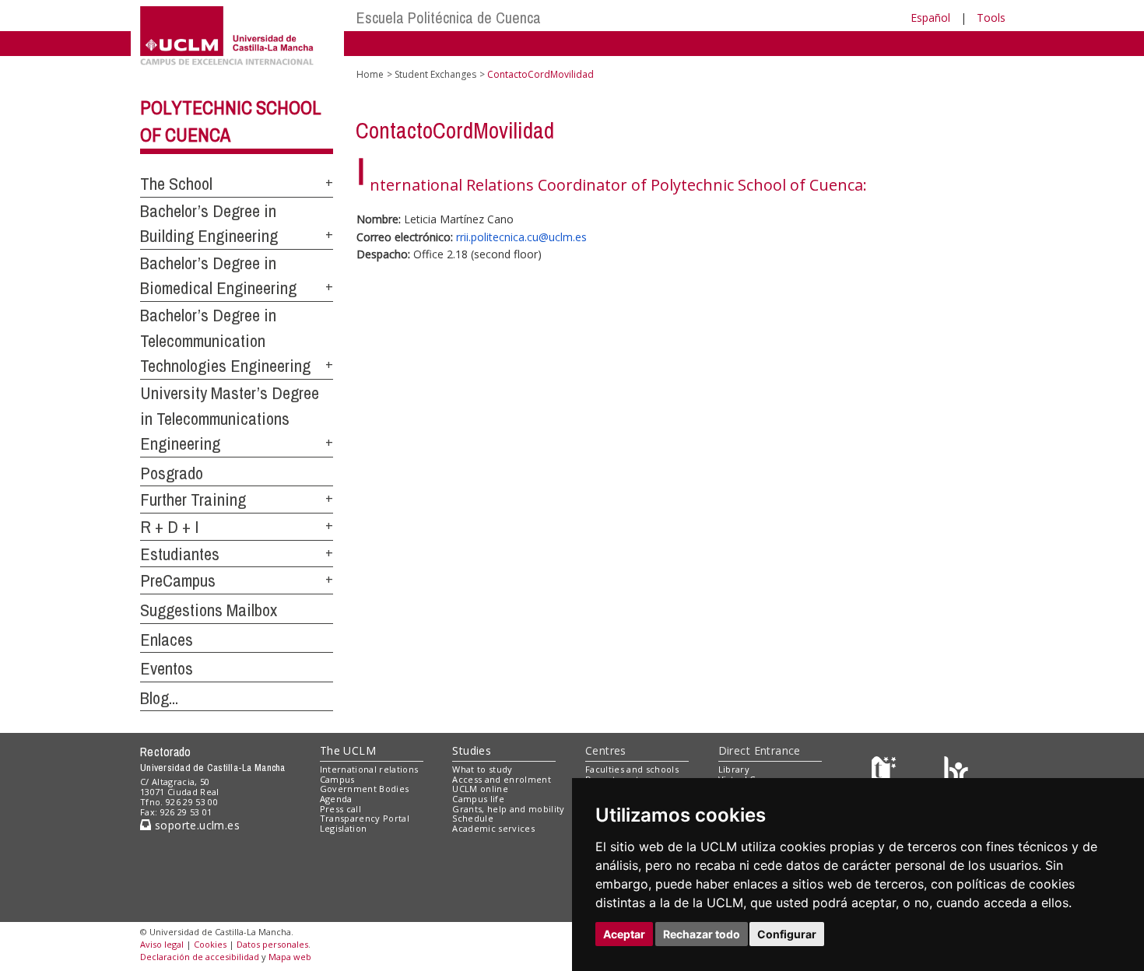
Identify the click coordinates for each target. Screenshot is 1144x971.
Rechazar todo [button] (701, 934)
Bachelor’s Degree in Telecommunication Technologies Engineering (225, 340)
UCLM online (480, 788)
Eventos (166, 668)
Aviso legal (162, 944)
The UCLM (348, 750)
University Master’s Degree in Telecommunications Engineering (229, 418)
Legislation (343, 828)
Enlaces (166, 639)
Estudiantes (179, 554)
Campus (337, 779)
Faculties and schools (632, 769)
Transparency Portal (364, 818)
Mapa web (289, 956)
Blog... (159, 698)
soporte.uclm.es (195, 825)
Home (370, 74)
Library (733, 769)
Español (930, 17)
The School (176, 183)
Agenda (336, 798)
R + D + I (169, 526)
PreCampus (178, 580)
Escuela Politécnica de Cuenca (448, 17)
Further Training (193, 499)
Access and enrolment (501, 779)
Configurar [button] (786, 934)
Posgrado (171, 473)
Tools (991, 17)
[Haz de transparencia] (886, 772)
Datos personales (272, 944)
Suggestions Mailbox (208, 610)
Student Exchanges (435, 74)
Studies (471, 750)
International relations (369, 769)
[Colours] (956, 772)
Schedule (472, 818)
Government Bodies (364, 788)
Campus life (478, 798)
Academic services (493, 828)
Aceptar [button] (624, 934)
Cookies (210, 944)
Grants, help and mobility (508, 809)
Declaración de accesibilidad (199, 956)
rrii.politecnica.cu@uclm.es (521, 237)
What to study (482, 769)
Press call (340, 809)
